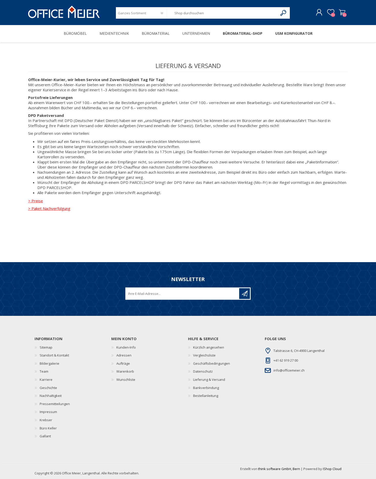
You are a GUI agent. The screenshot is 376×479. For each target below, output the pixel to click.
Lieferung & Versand (209, 379)
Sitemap (46, 347)
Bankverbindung (206, 387)
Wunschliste (125, 379)
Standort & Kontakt (54, 355)
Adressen (123, 355)
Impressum (48, 411)
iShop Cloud (332, 468)
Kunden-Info (126, 347)
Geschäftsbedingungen (211, 363)
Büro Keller (48, 428)
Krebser (46, 420)
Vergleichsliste (204, 355)
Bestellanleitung (205, 395)
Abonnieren (244, 293)
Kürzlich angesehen (208, 347)
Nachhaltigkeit (51, 395)
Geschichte (48, 387)
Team (44, 371)
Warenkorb (342, 12)
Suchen (283, 13)
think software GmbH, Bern (279, 468)
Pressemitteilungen (55, 404)
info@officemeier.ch (289, 370)
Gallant (45, 436)
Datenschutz (203, 371)
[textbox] (222, 13)
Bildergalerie (49, 363)
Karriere (46, 379)
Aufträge (123, 363)
